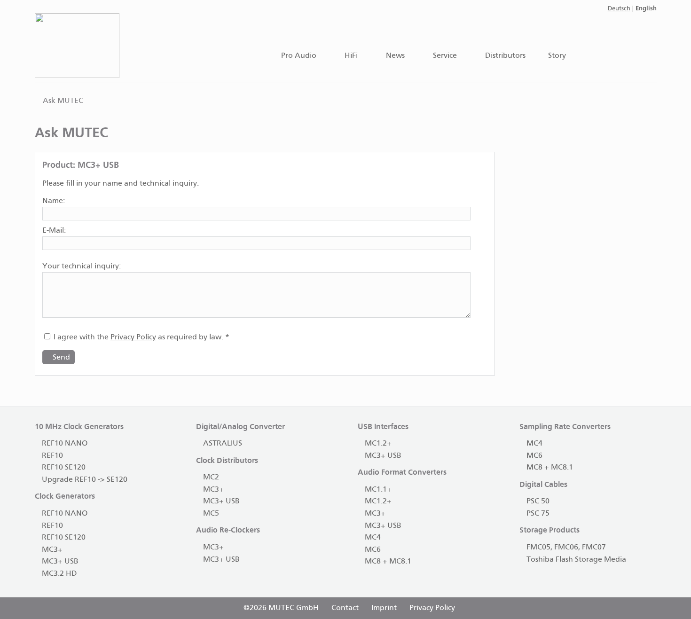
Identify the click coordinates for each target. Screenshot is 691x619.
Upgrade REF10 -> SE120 (84, 480)
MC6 (373, 550)
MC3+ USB (60, 561)
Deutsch (619, 8)
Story (557, 56)
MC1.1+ (378, 490)
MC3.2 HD (59, 574)
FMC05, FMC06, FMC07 (566, 547)
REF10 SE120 (64, 467)
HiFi (351, 56)
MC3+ (52, 550)
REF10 (52, 456)
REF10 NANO (64, 443)
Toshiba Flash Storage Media (576, 560)
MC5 (211, 513)
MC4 (373, 537)
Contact (345, 608)
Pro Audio (298, 56)
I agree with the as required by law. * (140, 337)
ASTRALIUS (222, 443)
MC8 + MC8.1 (388, 561)
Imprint (384, 608)
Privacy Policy (133, 337)
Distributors (505, 56)
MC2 (211, 477)
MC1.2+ (378, 443)
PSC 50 (538, 501)
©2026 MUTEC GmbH (281, 608)
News (395, 56)
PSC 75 (538, 513)
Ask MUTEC (63, 101)
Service (445, 56)
